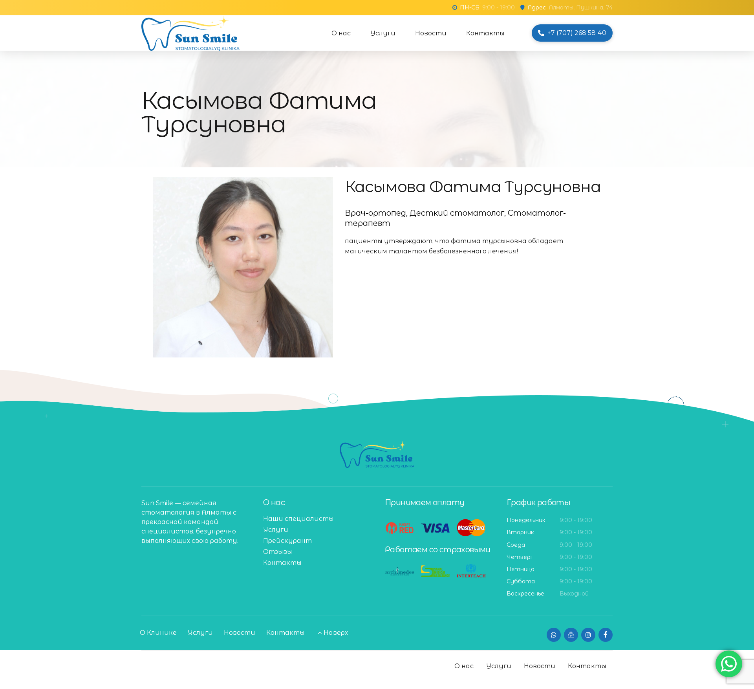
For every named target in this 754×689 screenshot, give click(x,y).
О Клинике (158, 632)
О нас (341, 33)
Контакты (485, 33)
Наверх (336, 632)
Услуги (382, 33)
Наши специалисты (298, 518)
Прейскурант (287, 540)
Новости (431, 33)
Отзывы (277, 551)
